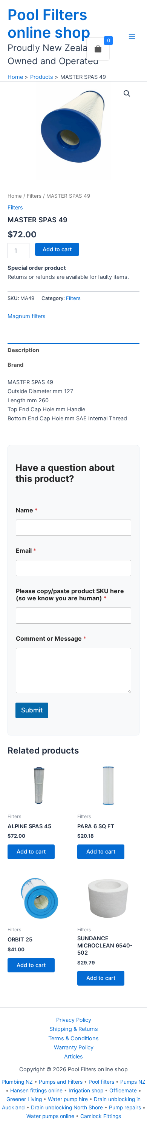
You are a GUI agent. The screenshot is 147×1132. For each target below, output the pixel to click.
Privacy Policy (73, 1020)
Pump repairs (125, 1107)
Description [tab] (23, 350)
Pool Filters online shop (49, 23)
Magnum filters (27, 316)
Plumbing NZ (17, 1082)
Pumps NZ (132, 1082)
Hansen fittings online (36, 1090)
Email (26, 550)
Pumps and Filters (61, 1082)
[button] (127, 93)
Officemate (123, 1090)
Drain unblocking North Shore (67, 1107)
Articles (73, 1056)
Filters (34, 196)
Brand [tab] (15, 364)
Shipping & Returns (73, 1029)
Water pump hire (68, 1099)
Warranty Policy (73, 1047)
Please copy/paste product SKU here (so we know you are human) (70, 595)
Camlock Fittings (100, 1116)
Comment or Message (51, 638)
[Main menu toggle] (131, 36)
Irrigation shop (86, 1090)
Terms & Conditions (73, 1038)
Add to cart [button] (31, 851)
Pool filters (101, 1082)
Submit (32, 710)
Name (27, 510)
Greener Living (24, 1099)
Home (15, 196)
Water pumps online (50, 1116)
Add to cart (57, 249)
